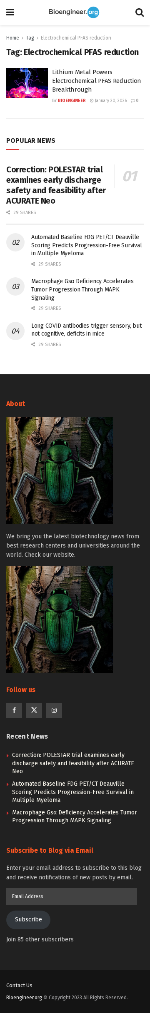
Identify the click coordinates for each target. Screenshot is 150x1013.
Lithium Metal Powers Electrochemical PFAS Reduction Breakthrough (96, 80)
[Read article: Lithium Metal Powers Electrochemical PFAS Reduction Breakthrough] (27, 83)
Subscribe (28, 919)
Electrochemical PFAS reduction (76, 38)
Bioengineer (72, 100)
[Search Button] (139, 12)
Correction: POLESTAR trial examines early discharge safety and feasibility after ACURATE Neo (56, 185)
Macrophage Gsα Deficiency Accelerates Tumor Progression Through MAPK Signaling (82, 289)
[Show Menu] (10, 12)
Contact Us (19, 985)
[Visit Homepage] (75, 12)
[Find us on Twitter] (34, 710)
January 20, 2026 (110, 100)
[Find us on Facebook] (14, 710)
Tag (30, 38)
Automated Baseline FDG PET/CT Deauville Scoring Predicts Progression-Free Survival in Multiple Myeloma (86, 245)
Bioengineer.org (24, 998)
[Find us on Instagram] (54, 710)
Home (12, 38)
